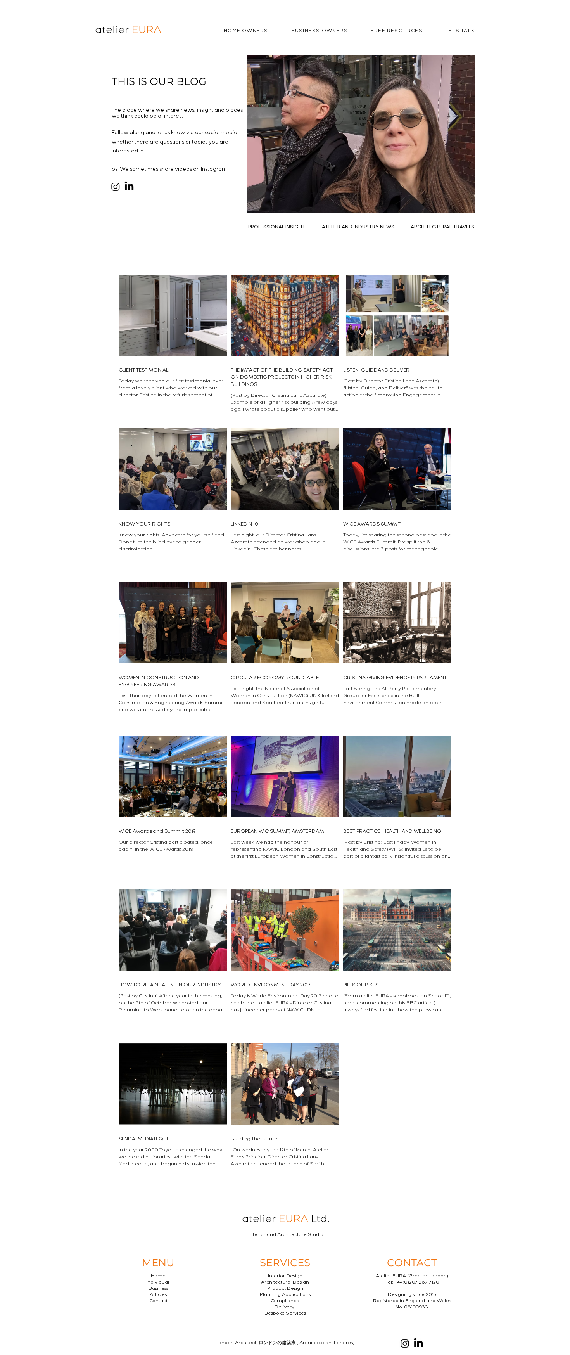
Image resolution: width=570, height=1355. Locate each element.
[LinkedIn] (129, 186)
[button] (234, 31)
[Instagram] (115, 186)
